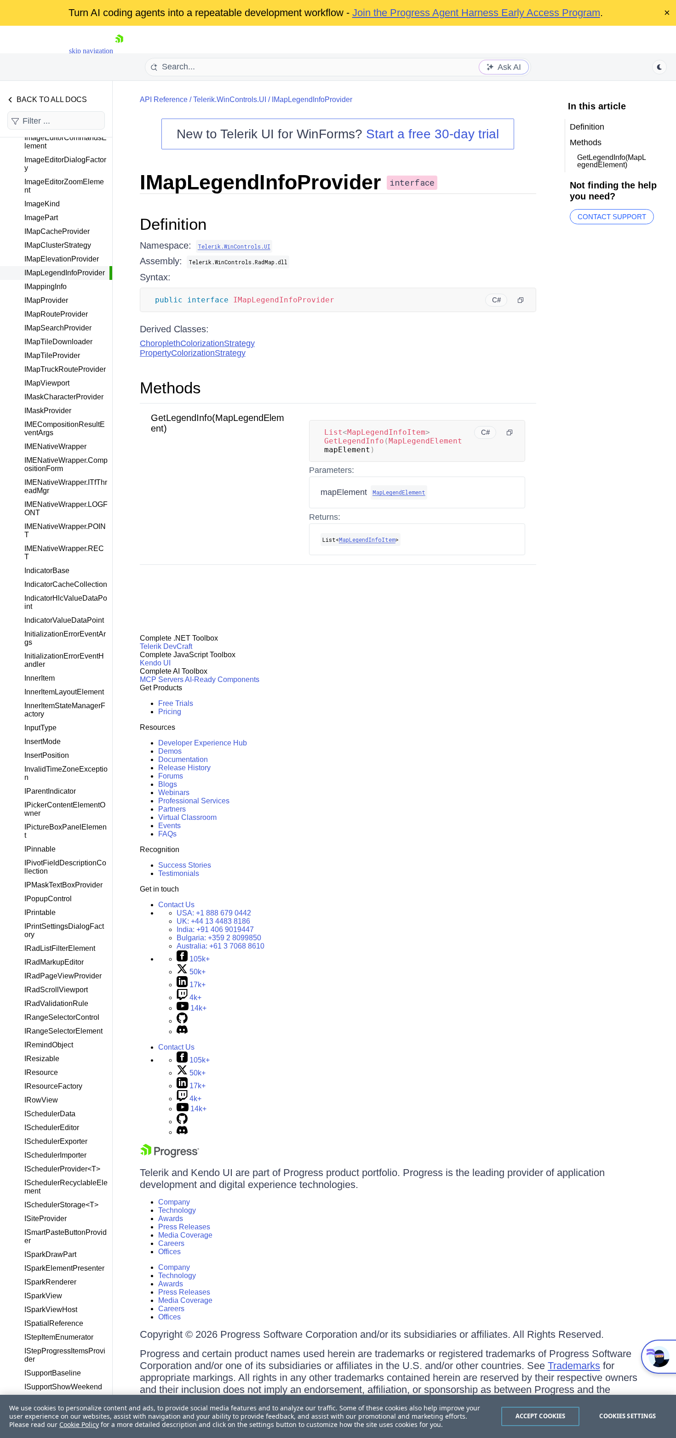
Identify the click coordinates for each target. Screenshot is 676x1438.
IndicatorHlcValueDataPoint (65, 602)
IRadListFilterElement (59, 948)
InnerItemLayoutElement (64, 692)
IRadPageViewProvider (63, 976)
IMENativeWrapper (55, 446)
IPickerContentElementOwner (64, 809)
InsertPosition (46, 755)
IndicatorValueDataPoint (64, 620)
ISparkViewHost (50, 1309)
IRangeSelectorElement (63, 1031)
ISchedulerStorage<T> (61, 1205)
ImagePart (41, 218)
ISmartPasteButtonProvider (65, 1236)
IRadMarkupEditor (54, 962)
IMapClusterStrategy (57, 245)
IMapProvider (46, 300)
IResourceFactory (53, 1086)
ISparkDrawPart (50, 1254)
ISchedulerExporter (55, 1141)
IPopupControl (48, 899)
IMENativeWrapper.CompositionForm (66, 464)
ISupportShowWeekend (63, 1387)
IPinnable (40, 849)
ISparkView (43, 1296)
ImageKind (42, 204)
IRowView (41, 1100)
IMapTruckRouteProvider (65, 369)
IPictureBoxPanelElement (65, 831)
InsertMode (42, 741)
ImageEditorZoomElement (64, 186)
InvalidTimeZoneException (66, 773)
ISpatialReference (53, 1323)
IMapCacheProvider (57, 231)
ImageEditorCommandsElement (65, 142)
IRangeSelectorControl (61, 1017)
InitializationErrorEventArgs (65, 638)
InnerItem (39, 678)
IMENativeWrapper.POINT (65, 531)
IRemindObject (48, 1045)
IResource (41, 1072)
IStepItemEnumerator (58, 1337)
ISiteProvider (45, 1218)
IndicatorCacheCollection (65, 584)
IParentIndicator (50, 791)
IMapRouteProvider (56, 314)
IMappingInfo (45, 286)
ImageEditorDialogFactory (65, 164)
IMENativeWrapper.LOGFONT (66, 508)
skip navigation (91, 51)
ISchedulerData (49, 1114)
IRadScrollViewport (56, 990)
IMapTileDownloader (58, 342)
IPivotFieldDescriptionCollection (65, 867)
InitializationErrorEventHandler (64, 660)
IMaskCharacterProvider (63, 397)
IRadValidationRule (56, 1003)
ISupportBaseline (52, 1373)
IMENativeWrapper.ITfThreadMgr (65, 486)
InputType (40, 728)
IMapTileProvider (52, 355)
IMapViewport (46, 383)
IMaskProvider (47, 411)
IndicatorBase (46, 570)
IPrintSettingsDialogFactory (64, 930)
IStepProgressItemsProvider (64, 1355)
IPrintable (40, 912)
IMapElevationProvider (61, 259)
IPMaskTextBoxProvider (63, 885)
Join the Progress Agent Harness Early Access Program (476, 12)
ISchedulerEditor (51, 1127)
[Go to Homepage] (119, 51)
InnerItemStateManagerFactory (64, 710)
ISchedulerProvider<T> (62, 1169)
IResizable (41, 1059)
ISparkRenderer (50, 1282)
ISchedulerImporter (55, 1155)
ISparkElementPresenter (64, 1268)
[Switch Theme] (659, 67)
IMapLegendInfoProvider (64, 273)
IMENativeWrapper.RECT (64, 553)
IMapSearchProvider (58, 328)
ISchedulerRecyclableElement (66, 1187)
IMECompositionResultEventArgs (64, 429)
